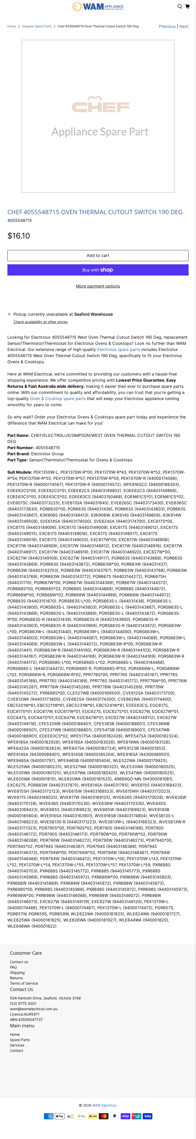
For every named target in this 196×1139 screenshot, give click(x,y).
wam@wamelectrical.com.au (33, 1009)
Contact (16, 1050)
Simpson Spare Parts (37, 26)
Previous (167, 26)
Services (17, 1045)
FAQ (13, 967)
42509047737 (30, 1019)
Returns (16, 978)
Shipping (17, 972)
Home (11, 26)
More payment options (98, 286)
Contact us (19, 962)
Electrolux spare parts (118, 349)
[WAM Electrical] (98, 6)
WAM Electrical (104, 1105)
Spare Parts (20, 1040)
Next (184, 26)
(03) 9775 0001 (23, 1003)
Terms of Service (24, 983)
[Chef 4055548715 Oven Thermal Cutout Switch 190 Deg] (98, 116)
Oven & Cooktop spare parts (58, 398)
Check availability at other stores (41, 322)
